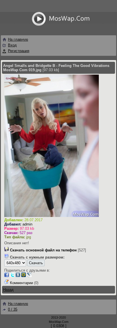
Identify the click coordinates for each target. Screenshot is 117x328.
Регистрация (18, 51)
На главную (18, 39)
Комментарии (21, 283)
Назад (8, 290)
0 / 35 (12, 309)
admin (27, 224)
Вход (12, 45)
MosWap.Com (58, 321)
